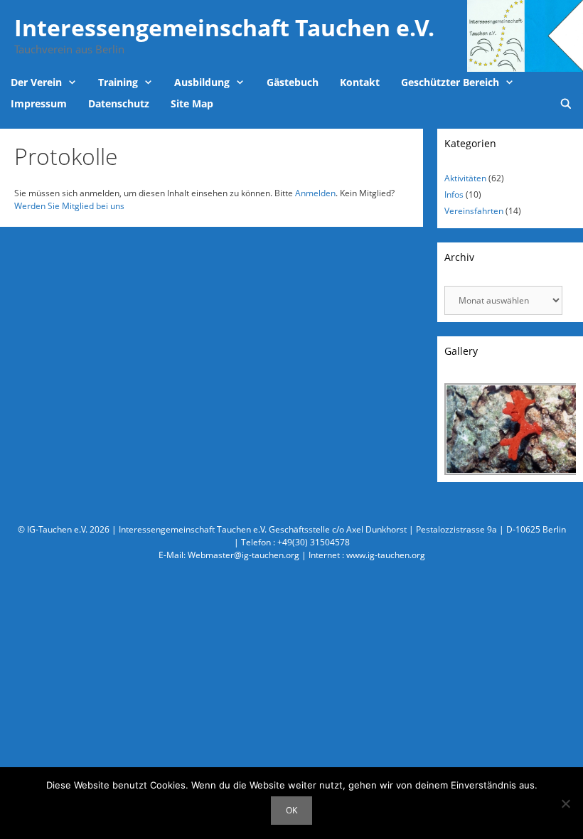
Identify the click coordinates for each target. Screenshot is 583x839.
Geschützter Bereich (450, 82)
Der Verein (36, 82)
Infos (454, 194)
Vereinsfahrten (473, 211)
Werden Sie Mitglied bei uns (69, 206)
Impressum (39, 103)
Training (118, 82)
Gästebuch (293, 82)
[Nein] (565, 803)
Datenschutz (118, 103)
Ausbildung (202, 82)
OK (291, 810)
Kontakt (360, 82)
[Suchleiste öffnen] (566, 103)
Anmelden (315, 193)
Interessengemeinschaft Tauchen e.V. (224, 27)
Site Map (192, 103)
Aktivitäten (465, 178)
